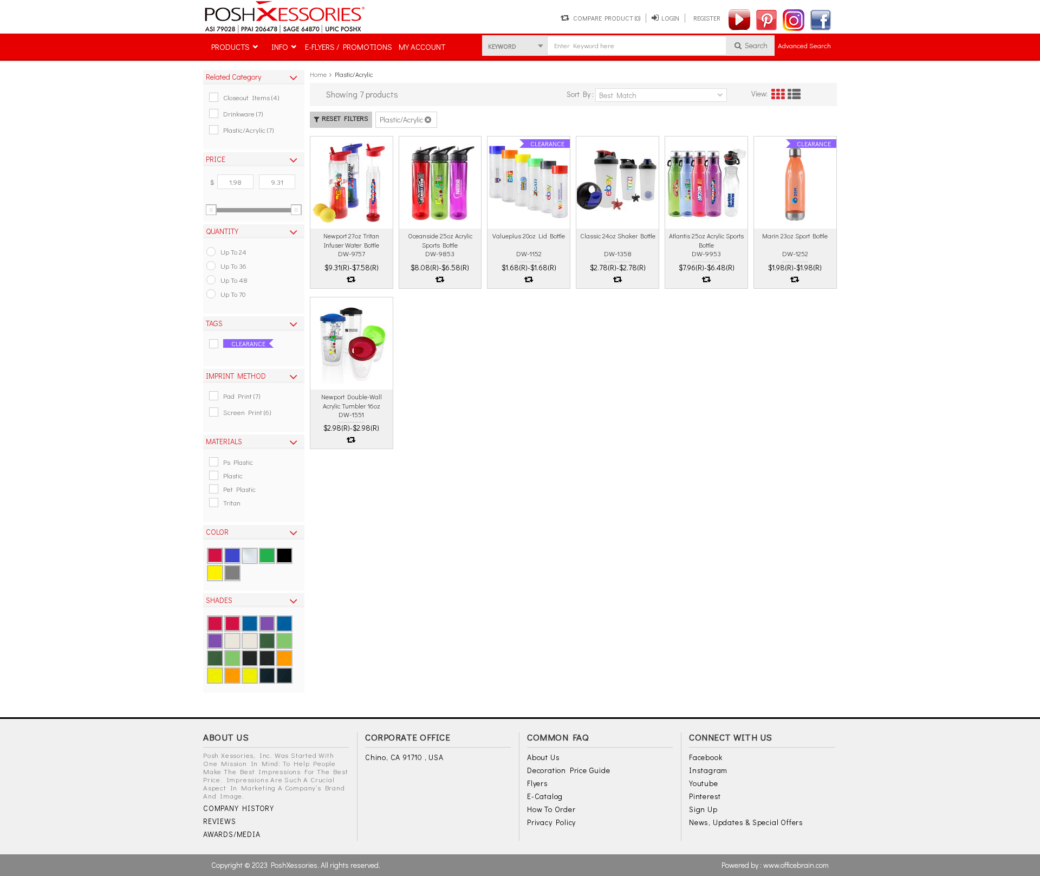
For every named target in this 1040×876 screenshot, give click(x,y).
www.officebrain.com (796, 865)
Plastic (233, 475)
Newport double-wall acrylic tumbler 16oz (351, 401)
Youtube (703, 783)
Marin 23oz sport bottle (795, 235)
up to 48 (234, 279)
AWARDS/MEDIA (232, 834)
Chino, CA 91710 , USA (404, 757)
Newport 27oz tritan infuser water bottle (351, 240)
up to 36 (233, 265)
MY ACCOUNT (422, 46)
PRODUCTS (230, 46)
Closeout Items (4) (251, 97)
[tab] (253, 77)
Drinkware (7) (243, 113)
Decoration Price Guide (568, 770)
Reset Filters (345, 117)
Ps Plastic (238, 461)
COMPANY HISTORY (238, 808)
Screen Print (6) (247, 412)
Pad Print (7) (241, 395)
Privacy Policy (551, 822)
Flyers (537, 783)
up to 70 (233, 294)
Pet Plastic (239, 489)
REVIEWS (219, 821)
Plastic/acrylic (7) (248, 129)
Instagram (708, 770)
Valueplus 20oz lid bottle (528, 235)
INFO (279, 46)
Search (755, 45)
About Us (543, 757)
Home (318, 74)
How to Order (551, 809)
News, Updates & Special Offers (746, 822)
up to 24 (233, 251)
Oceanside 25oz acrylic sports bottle (440, 240)
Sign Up (703, 809)
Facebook (705, 757)
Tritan (231, 502)
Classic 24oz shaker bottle (617, 235)
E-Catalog (545, 796)
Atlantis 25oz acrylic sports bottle (706, 240)
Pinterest (705, 796)
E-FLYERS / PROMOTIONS (348, 46)
